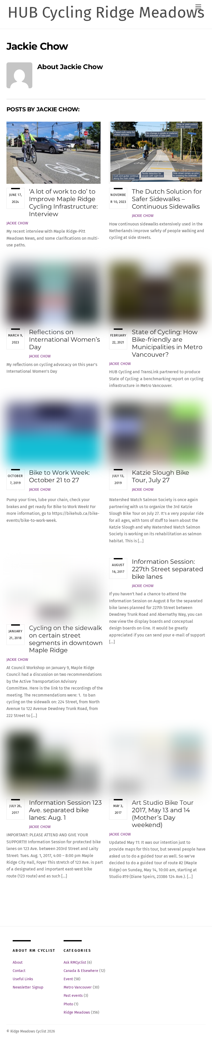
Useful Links (23, 979)
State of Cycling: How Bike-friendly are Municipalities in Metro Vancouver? (167, 343)
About (17, 962)
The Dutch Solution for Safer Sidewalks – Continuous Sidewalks (167, 199)
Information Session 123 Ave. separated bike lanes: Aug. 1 (65, 810)
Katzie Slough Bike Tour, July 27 (160, 476)
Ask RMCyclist (75, 962)
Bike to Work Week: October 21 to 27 (59, 476)
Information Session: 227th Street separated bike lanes (167, 569)
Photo (68, 1004)
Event (68, 979)
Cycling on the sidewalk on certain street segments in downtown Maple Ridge (66, 639)
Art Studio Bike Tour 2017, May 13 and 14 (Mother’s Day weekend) (163, 814)
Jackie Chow (17, 223)
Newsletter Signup (28, 987)
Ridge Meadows (77, 1012)
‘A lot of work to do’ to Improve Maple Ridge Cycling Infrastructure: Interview (63, 202)
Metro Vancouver (78, 987)
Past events (73, 995)
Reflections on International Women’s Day (64, 339)
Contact (19, 971)
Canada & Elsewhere (81, 971)
